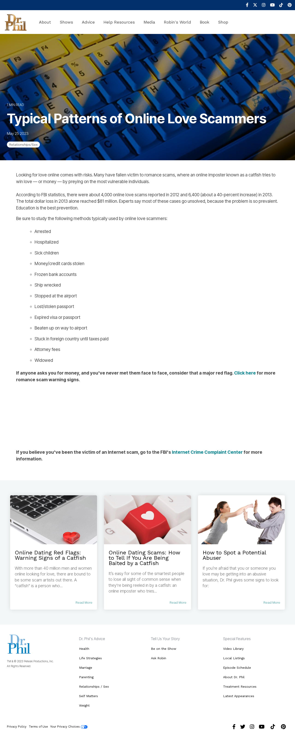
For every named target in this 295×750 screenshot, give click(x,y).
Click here (245, 373)
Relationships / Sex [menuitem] (94, 686)
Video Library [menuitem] (233, 648)
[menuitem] (244, 5)
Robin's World (177, 22)
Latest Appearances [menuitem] (238, 696)
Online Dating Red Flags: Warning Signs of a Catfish (50, 555)
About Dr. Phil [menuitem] (234, 677)
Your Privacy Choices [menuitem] (65, 726)
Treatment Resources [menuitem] (240, 686)
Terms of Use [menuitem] (38, 726)
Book (204, 22)
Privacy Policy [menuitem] (17, 726)
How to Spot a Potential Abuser (234, 555)
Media (149, 22)
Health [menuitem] (84, 648)
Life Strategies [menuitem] (90, 658)
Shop (223, 22)
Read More (84, 602)
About (45, 22)
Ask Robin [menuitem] (158, 658)
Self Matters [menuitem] (88, 696)
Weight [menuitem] (84, 705)
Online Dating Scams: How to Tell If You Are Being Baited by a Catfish (144, 557)
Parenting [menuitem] (86, 677)
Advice (88, 22)
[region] (147, 416)
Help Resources (119, 22)
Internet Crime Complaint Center (207, 452)
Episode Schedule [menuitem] (237, 667)
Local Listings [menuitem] (234, 658)
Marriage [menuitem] (85, 667)
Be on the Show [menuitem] (163, 648)
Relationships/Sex (23, 144)
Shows (66, 22)
